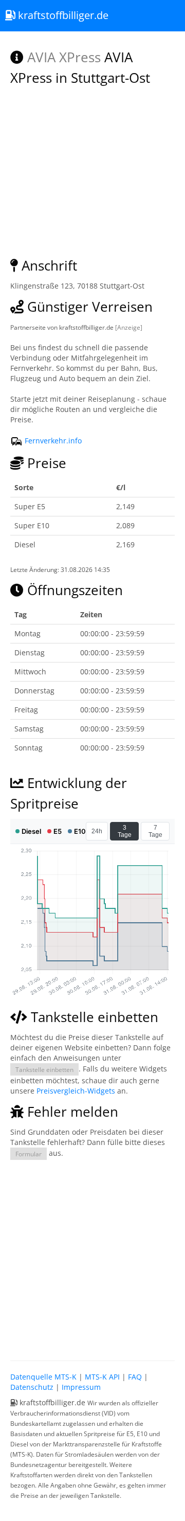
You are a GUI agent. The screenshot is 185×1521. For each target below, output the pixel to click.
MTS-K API (102, 1377)
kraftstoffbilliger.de (61, 15)
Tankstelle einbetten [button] (44, 1069)
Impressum (81, 1387)
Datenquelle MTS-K (43, 1377)
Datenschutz (31, 1387)
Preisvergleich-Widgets (75, 1091)
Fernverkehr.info (52, 440)
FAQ (135, 1377)
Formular (28, 1154)
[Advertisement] (92, 1257)
